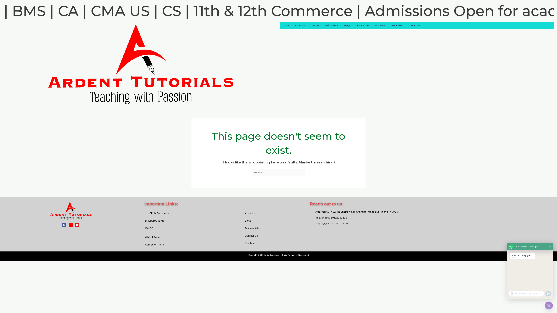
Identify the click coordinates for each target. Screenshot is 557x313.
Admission (380, 25)
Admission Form (154, 244)
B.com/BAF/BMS (155, 220)
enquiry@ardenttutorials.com (332, 223)
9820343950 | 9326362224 (331, 217)
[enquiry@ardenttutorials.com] (311, 223)
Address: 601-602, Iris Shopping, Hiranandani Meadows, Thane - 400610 (357, 211)
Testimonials (362, 25)
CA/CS (149, 228)
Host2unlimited (302, 255)
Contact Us (414, 25)
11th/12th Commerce (157, 213)
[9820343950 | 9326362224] (311, 217)
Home (286, 25)
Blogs (347, 25)
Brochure (250, 243)
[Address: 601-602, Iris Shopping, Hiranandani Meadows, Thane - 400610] (311, 211)
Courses (315, 25)
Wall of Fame (331, 25)
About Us (300, 25)
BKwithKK (397, 25)
